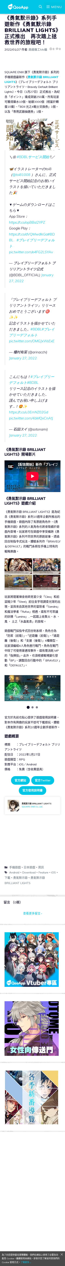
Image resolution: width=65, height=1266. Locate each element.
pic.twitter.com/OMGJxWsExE (31, 341)
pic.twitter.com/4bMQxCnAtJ (31, 418)
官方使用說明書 (32, 790)
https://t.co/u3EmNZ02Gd (28, 412)
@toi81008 (21, 175)
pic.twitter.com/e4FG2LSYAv (31, 252)
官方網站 (20, 780)
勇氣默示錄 (20, 877)
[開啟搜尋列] (40, 7)
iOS (53, 872)
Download (29, 872)
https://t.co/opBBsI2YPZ (27, 222)
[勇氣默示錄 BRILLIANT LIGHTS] (32, 805)
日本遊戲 (29, 867)
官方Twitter (43, 780)
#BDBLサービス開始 (33, 157)
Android (14, 872)
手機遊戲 (15, 867)
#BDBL (36, 329)
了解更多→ (26, 1262)
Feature (43, 872)
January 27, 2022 (23, 358)
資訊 (41, 867)
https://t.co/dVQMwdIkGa (28, 234)
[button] (28, 707)
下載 (7, 877)
